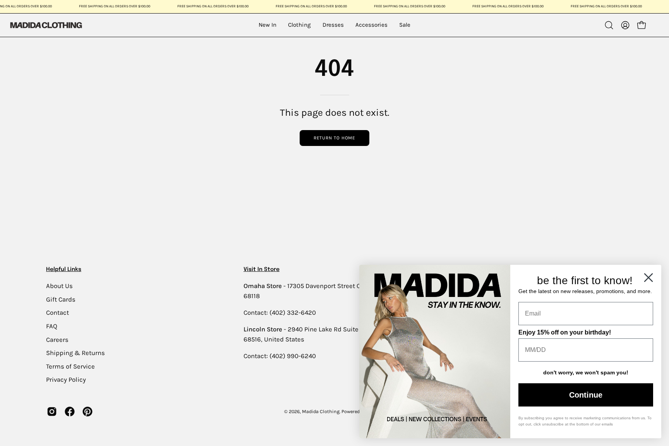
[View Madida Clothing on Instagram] (52, 411)
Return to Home (335, 138)
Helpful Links (63, 269)
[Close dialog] (648, 277)
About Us (59, 286)
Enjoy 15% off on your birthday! (564, 332)
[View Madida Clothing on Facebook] (69, 411)
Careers (57, 339)
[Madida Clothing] (45, 25)
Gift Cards (60, 299)
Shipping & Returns (75, 353)
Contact (57, 312)
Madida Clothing (321, 411)
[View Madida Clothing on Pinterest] (87, 411)
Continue (585, 395)
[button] (609, 25)
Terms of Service (70, 366)
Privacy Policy (66, 379)
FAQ (51, 325)
